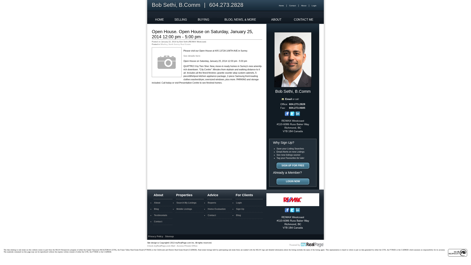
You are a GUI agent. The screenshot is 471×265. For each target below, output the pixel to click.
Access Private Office (187, 246)
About (303, 6)
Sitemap (169, 236)
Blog (156, 209)
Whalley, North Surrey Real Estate (175, 44)
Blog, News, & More (240, 19)
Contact (292, 6)
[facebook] (287, 115)
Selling (180, 19)
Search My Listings (186, 203)
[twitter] (292, 115)
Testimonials (160, 215)
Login (314, 6)
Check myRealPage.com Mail (161, 246)
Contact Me (303, 19)
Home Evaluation (217, 209)
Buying (203, 19)
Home (281, 6)
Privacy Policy (155, 236)
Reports (212, 203)
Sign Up (240, 209)
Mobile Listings (184, 209)
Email (288, 99)
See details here (191, 56)
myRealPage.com (307, 245)
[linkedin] (297, 115)
